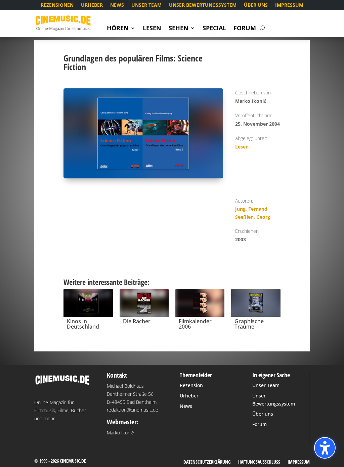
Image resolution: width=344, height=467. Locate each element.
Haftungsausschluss (259, 462)
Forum (244, 29)
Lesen (152, 29)
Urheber (92, 5)
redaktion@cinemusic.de (132, 410)
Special (214, 29)
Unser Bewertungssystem (202, 5)
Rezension (191, 385)
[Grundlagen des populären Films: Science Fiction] (143, 176)
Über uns (256, 5)
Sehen (178, 29)
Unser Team (146, 5)
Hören (118, 29)
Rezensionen (57, 5)
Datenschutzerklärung (207, 462)
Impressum (289, 5)
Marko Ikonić (120, 432)
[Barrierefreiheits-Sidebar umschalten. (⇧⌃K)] (325, 448)
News (117, 5)
